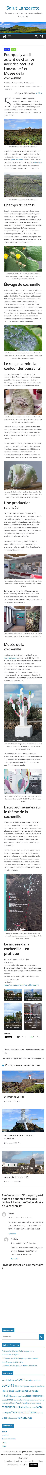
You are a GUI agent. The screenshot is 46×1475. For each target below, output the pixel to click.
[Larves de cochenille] (23, 402)
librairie (23, 1396)
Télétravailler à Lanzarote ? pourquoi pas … (18, 1351)
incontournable (28, 1390)
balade (11, 1380)
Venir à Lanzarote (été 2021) (12, 1362)
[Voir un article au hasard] (41, 36)
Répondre (12, 1233)
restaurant (21, 1406)
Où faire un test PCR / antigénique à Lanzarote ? (20, 1358)
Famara (29, 1386)
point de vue (31, 1403)
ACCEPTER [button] (33, 1465)
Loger (4, 1446)
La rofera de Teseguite (10, 1355)
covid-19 (8, 1385)
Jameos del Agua (16, 1396)
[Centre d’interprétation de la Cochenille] (23, 566)
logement (38, 1395)
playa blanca (10, 1403)
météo (10, 1399)
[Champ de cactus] (23, 132)
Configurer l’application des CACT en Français (22, 1058)
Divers (13, 49)
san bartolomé (31, 1407)
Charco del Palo (35, 1380)
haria (42, 1386)
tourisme (30, 1412)
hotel (17, 1391)
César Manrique (36, 162)
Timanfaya (17, 1412)
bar (16, 1380)
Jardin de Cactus (31, 86)
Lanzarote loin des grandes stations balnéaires (19, 1366)
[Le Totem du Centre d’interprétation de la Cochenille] (23, 713)
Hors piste (22, 86)
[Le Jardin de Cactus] (23, 1072)
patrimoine (8, 89)
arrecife (5, 1380)
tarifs (3, 1413)
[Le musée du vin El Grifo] (23, 1153)
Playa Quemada (22, 1403)
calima (27, 1380)
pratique (38, 1403)
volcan (15, 1418)
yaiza (30, 1417)
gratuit (34, 1386)
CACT (21, 1380)
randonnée (9, 1407)
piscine (41, 1400)
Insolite (6, 1395)
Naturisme (17, 1400)
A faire (7, 49)
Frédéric (8, 83)
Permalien (30, 1218)
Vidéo (4, 1417)
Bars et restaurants (9, 1439)
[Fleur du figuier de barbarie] (23, 259)
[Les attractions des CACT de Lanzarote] (23, 1111)
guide (38, 1386)
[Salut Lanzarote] (23, 23)
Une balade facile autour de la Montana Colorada (24, 1051)
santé (39, 1406)
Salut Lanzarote (23, 8)
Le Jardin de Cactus (14, 1096)
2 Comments (30, 83)
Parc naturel (24, 1400)
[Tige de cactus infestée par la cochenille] (23, 475)
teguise (8, 1413)
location (30, 1395)
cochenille (14, 86)
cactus (8, 86)
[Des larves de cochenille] (23, 338)
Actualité (5, 1435)
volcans (22, 1417)
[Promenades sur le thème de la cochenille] (23, 902)
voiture (10, 1418)
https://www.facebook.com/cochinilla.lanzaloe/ (21, 985)
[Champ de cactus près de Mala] (23, 185)
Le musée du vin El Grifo (16, 1177)
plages (3, 1403)
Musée (39, 86)
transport (40, 1413)
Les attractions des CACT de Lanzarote (18, 1137)
